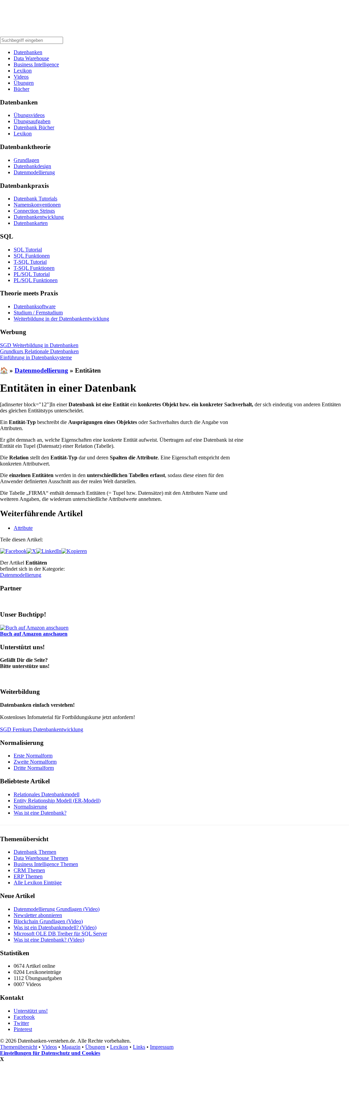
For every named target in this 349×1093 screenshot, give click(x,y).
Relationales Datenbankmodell (46, 794)
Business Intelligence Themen (46, 864)
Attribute (23, 528)
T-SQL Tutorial (30, 262)
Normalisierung (30, 807)
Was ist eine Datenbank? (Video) (49, 940)
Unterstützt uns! (31, 1011)
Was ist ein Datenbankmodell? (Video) (55, 927)
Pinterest (23, 1029)
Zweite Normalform (35, 762)
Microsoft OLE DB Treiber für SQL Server (60, 933)
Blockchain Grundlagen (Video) (48, 921)
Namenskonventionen (37, 205)
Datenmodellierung (34, 172)
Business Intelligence (36, 64)
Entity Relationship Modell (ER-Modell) (57, 800)
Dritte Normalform (34, 768)
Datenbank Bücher (34, 127)
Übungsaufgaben (32, 121)
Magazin (71, 1047)
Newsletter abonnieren (38, 915)
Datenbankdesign (32, 166)
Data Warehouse (31, 58)
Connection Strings (34, 211)
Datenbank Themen (35, 852)
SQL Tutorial (28, 249)
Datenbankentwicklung (39, 217)
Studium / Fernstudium (38, 312)
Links (139, 1047)
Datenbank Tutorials (35, 198)
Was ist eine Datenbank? (40, 813)
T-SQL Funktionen (34, 268)
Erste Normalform (33, 755)
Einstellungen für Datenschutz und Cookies (50, 1053)
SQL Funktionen (32, 256)
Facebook (24, 1017)
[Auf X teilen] (31, 551)
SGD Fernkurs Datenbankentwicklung (41, 729)
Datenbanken (28, 52)
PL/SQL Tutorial (32, 274)
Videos (21, 77)
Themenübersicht (18, 1047)
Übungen (24, 83)
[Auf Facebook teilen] (13, 551)
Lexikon (23, 71)
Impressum (161, 1047)
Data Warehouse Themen (41, 858)
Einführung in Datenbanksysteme (36, 357)
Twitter (21, 1023)
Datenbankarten (31, 223)
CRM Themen (29, 870)
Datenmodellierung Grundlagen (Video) (57, 909)
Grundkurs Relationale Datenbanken (39, 351)
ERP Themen (28, 876)
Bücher (21, 89)
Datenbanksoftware (35, 306)
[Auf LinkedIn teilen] (48, 551)
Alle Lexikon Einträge (38, 882)
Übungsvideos (29, 115)
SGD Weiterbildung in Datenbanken (39, 345)
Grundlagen (26, 160)
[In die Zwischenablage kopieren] (74, 551)
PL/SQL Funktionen (36, 280)
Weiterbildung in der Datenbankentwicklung (61, 319)
